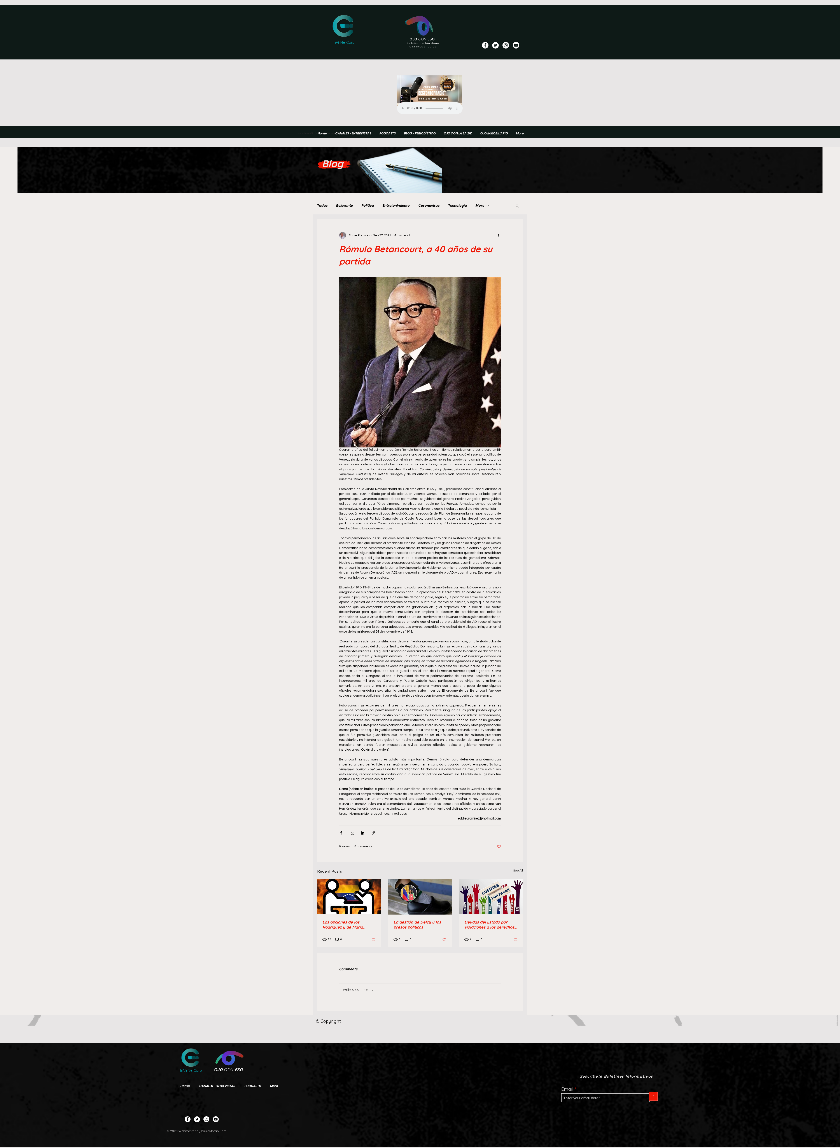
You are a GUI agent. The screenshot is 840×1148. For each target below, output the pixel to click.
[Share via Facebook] (341, 833)
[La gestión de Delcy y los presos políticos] (420, 897)
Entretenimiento (396, 206)
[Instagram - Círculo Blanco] (505, 45)
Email (567, 1089)
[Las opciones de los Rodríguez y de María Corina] (349, 896)
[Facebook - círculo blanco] (485, 45)
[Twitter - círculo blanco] (495, 45)
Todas (322, 206)
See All (518, 870)
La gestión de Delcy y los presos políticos (417, 925)
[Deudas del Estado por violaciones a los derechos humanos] (491, 896)
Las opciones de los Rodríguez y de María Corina (342, 925)
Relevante (344, 206)
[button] (517, 205)
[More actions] (498, 235)
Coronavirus (428, 206)
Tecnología (457, 206)
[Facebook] (188, 1119)
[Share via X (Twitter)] (352, 833)
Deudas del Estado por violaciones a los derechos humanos (489, 925)
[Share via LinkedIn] (362, 833)
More (480, 206)
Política (368, 206)
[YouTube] (516, 45)
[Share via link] (373, 833)
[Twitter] (197, 1119)
